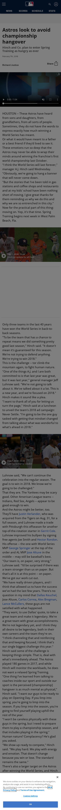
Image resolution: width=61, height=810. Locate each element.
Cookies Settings (30, 796)
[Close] (57, 777)
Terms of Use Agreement (22, 790)
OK (30, 804)
